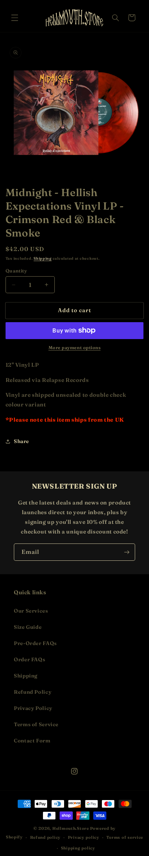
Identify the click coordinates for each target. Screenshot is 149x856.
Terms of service (124, 837)
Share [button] (21, 441)
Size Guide (28, 627)
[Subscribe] (127, 552)
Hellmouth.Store (70, 828)
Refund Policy (32, 692)
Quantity (16, 270)
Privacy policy (83, 837)
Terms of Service (36, 724)
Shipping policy (78, 848)
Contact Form (32, 741)
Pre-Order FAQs (35, 643)
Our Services (31, 611)
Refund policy (45, 837)
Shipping (43, 258)
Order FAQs (29, 659)
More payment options (75, 347)
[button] (15, 18)
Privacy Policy (33, 708)
